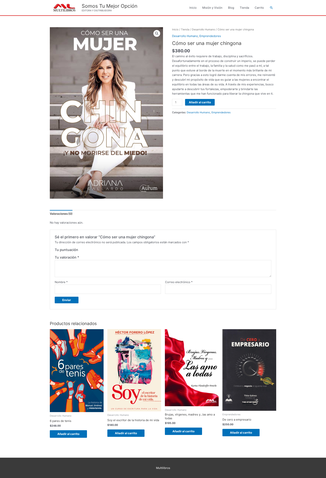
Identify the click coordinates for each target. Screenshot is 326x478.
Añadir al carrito (200, 102)
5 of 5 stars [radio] (98, 251)
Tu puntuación (66, 250)
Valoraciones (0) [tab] (61, 213)
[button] (271, 8)
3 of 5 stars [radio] (89, 251)
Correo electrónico (179, 282)
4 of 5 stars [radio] (94, 251)
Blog (231, 7)
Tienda (244, 7)
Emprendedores (210, 36)
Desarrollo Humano (203, 29)
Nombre (61, 282)
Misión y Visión (212, 7)
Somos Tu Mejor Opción (109, 6)
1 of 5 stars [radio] (81, 251)
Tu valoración (67, 257)
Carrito (259, 7)
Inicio (193, 7)
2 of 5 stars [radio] (85, 251)
